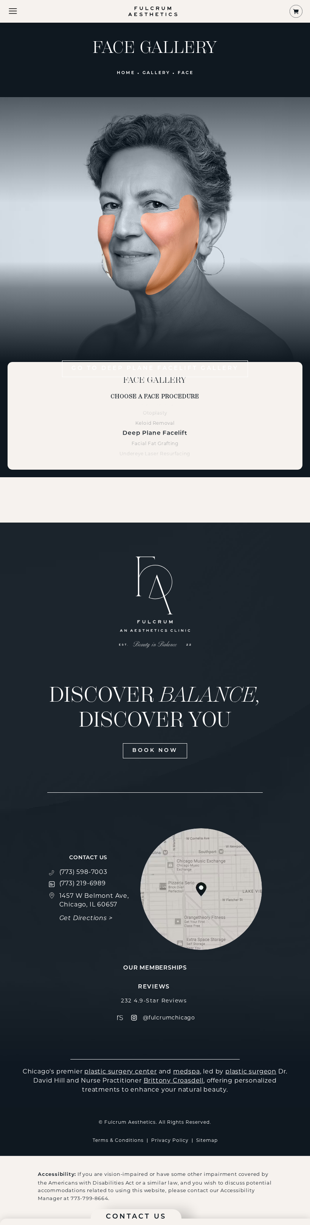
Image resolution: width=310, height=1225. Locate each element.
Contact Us (88, 858)
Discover (155, 707)
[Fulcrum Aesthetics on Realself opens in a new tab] (120, 1018)
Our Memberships (155, 968)
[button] (13, 11)
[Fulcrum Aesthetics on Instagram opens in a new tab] (134, 1018)
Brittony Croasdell (173, 1080)
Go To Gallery (155, 368)
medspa (186, 1071)
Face (186, 73)
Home (126, 73)
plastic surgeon (250, 1071)
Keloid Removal (155, 423)
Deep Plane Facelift (154, 433)
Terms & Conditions (118, 1140)
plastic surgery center (120, 1071)
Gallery (156, 73)
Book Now (155, 750)
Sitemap (207, 1140)
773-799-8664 (89, 1198)
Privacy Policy (170, 1140)
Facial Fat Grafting (155, 443)
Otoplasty (155, 413)
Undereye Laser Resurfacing (155, 453)
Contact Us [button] (136, 1217)
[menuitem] (120, 1018)
